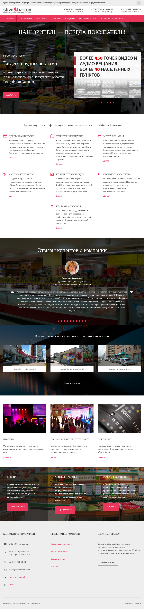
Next (139, 288)
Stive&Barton (35, 603)
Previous (4, 288)
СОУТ (11, 584)
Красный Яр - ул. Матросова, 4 (25, 369)
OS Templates (136, 603)
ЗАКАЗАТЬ (11, 95)
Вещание (70, 19)
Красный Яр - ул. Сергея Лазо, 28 (72, 369)
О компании (25, 19)
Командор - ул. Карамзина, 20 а (119, 369)
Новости (54, 566)
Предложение (65, 510)
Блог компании (18, 506)
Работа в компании (59, 551)
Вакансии (111, 506)
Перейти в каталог (72, 383)
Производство (87, 19)
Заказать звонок (108, 562)
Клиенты (56, 19)
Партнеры (41, 19)
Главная (9, 19)
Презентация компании (61, 544)
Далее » (12, 158)
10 (85, 321)
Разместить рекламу (111, 19)
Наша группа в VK (17, 577)
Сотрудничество (57, 559)
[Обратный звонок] (139, 3)
